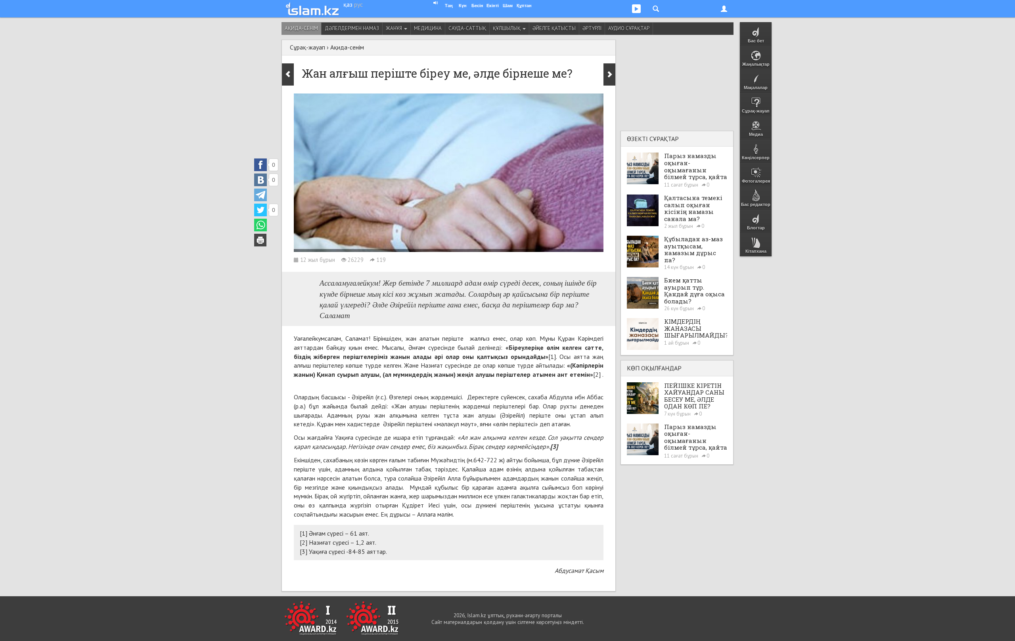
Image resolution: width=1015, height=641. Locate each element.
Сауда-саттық (467, 28)
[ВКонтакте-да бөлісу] (260, 180)
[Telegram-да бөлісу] (260, 195)
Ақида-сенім (301, 28)
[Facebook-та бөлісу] (260, 164)
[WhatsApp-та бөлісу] (260, 225)
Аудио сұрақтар (628, 28)
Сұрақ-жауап (307, 47)
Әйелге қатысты (554, 28)
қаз (347, 4)
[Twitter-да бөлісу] (260, 210)
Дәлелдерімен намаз (352, 28)
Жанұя (394, 28)
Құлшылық (507, 28)
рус (358, 4)
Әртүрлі (591, 28)
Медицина (428, 28)
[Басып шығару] (260, 240)
